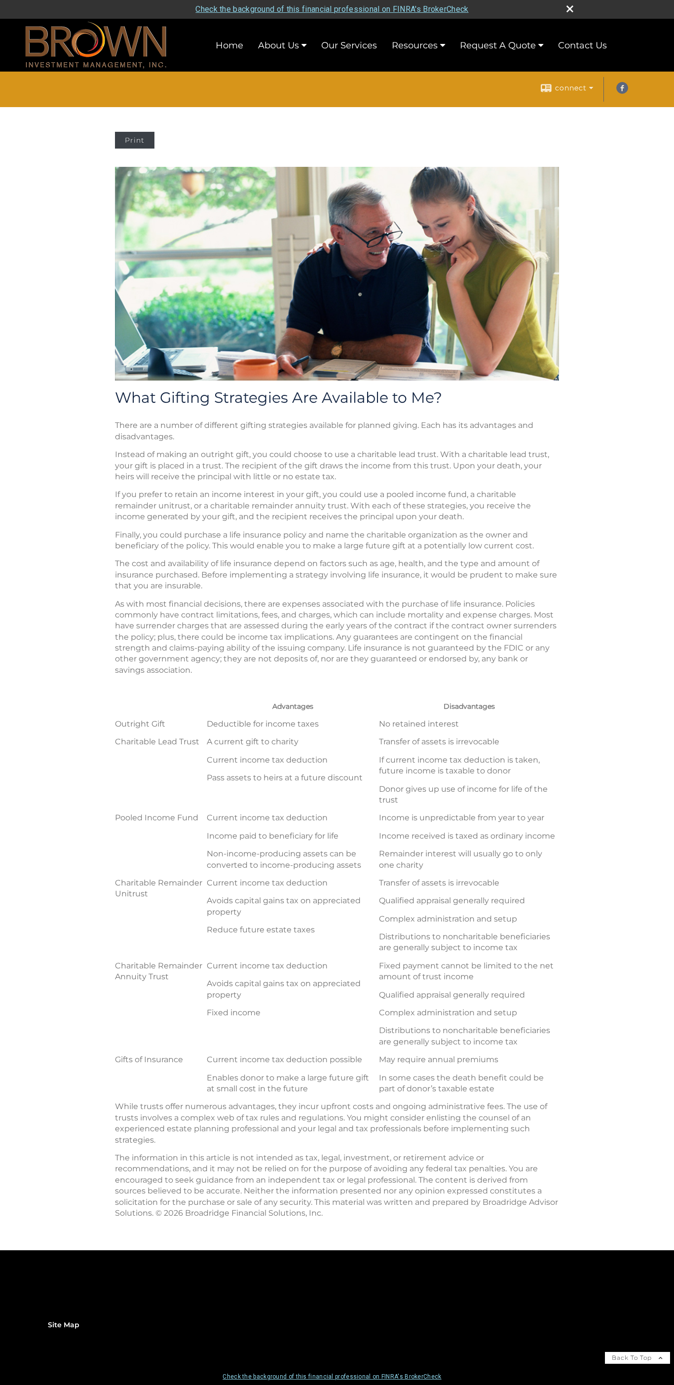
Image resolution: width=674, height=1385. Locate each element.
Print (135, 140)
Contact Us (582, 45)
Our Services (349, 45)
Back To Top (633, 1357)
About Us (278, 45)
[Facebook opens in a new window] (622, 91)
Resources (415, 45)
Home (229, 45)
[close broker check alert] (570, 9)
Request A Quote (498, 45)
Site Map (63, 1324)
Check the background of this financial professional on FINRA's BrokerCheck (331, 9)
